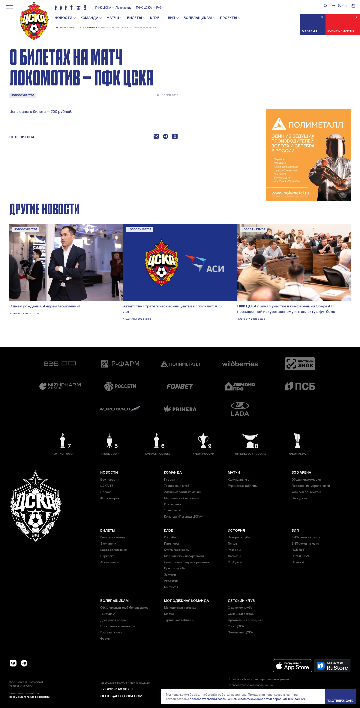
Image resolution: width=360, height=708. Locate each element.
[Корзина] (353, 5)
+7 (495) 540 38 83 (116, 689)
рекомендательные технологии (29, 696)
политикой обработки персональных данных (272, 699)
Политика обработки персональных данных (259, 679)
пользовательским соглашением (213, 699)
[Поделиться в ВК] (156, 137)
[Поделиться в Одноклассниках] (175, 137)
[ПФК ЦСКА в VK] (13, 663)
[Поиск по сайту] (325, 5)
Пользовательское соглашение (250, 685)
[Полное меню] (9, 7)
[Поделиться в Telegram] (165, 137)
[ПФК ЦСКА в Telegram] (24, 663)
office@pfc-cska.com (121, 696)
